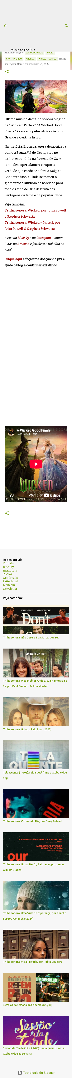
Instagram (10, 570)
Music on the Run (23, 50)
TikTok (8, 574)
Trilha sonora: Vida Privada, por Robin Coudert (32, 961)
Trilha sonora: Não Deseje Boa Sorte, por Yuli (31, 637)
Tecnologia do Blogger (38, 1072)
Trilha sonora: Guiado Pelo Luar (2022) (27, 729)
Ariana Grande (34, 53)
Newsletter (10, 588)
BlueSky (8, 567)
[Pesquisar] (66, 25)
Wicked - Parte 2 (47, 59)
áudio (50, 53)
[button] (7, 71)
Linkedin (9, 585)
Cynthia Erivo (14, 59)
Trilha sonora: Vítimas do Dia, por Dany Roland (32, 821)
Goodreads (10, 578)
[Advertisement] (41, 24)
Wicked (30, 59)
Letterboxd (10, 581)
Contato (8, 563)
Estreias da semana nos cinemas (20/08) (27, 1004)
